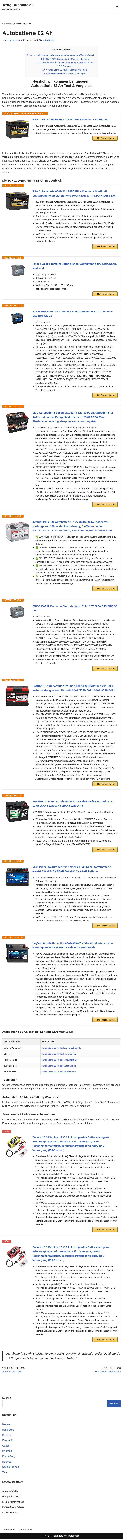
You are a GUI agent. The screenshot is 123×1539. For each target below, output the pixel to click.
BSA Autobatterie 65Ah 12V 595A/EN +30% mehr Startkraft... (70, 119)
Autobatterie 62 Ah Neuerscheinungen (65, 73)
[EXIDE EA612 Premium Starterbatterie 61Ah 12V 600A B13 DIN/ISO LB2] (17, 612)
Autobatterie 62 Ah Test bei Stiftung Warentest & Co (65, 62)
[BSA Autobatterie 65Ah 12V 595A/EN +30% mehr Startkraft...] (17, 129)
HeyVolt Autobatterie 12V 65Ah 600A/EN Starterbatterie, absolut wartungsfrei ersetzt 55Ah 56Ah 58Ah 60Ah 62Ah (73, 945)
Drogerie (7, 1435)
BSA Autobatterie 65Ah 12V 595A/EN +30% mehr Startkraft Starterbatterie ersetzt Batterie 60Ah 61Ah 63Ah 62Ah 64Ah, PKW (74, 193)
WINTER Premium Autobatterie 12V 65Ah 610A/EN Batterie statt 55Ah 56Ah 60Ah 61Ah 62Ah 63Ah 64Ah (73, 803)
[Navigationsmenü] (117, 6)
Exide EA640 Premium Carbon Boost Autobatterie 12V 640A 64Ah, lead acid (74, 266)
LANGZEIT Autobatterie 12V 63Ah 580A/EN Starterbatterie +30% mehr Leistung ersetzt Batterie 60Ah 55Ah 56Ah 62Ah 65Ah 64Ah (73, 688)
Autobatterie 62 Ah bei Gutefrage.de (59, 1066)
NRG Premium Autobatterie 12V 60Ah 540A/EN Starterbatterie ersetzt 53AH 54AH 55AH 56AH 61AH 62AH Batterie (71, 869)
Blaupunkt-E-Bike (11, 1496)
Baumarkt (7, 1424)
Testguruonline (13, 40)
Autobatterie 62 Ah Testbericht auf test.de (61, 1048)
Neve (46, 1536)
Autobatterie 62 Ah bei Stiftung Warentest (64, 70)
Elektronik (49, 40)
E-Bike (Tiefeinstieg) (13, 1502)
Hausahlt (7, 1451)
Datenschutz (25, 1529)
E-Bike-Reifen (9, 1512)
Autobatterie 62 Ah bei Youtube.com (59, 1072)
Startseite (6, 24)
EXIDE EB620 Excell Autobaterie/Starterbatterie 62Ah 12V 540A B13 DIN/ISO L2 (72, 313)
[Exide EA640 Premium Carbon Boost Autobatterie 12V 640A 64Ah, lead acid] (17, 270)
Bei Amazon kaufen (106, 138)
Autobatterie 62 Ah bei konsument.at (59, 1060)
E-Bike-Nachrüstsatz (13, 1507)
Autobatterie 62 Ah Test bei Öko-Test (59, 1054)
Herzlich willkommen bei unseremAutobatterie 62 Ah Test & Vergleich (61, 55)
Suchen (114, 1403)
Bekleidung (8, 1430)
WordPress (74, 1536)
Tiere (5, 1472)
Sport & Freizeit (10, 1467)
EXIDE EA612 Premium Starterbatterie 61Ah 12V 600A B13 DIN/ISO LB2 (74, 608)
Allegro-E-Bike (10, 1491)
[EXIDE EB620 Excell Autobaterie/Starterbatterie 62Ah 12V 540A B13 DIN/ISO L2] (17, 317)
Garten (5, 1446)
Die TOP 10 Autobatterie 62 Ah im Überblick (65, 59)
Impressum (9, 1529)
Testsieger (65, 66)
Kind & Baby (9, 1456)
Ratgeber (7, 1461)
